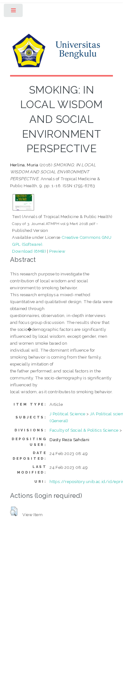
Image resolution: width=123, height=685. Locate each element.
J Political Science (67, 413)
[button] (13, 511)
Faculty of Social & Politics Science (84, 430)
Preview (57, 251)
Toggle (13, 12)
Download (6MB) (29, 251)
